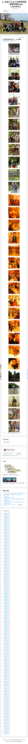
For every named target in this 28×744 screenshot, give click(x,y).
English (7, 441)
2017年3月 (6, 650)
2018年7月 (6, 627)
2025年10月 (6, 525)
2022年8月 (6, 570)
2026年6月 (6, 516)
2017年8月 (6, 643)
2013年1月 (6, 706)
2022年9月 (6, 568)
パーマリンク (19, 433)
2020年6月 (6, 596)
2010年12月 (6, 725)
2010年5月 (6, 732)
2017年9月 (6, 641)
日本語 (7, 443)
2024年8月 (6, 541)
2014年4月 (6, 688)
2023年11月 (6, 551)
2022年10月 (6, 567)
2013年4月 (6, 703)
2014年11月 (6, 681)
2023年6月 (6, 558)
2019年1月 (6, 618)
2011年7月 (6, 722)
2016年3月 (6, 662)
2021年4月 (6, 586)
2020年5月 (6, 598)
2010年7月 (6, 729)
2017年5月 (6, 647)
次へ (24, 37)
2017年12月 (6, 637)
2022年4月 (6, 576)
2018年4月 (6, 631)
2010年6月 (6, 730)
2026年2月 (6, 520)
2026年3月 (6, 519)
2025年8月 (6, 527)
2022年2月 (6, 579)
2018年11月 (6, 621)
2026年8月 (6, 513)
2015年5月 (6, 672)
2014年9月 (6, 684)
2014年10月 (6, 682)
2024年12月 (6, 536)
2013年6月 (6, 701)
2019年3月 (6, 615)
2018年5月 (6, 630)
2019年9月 (6, 608)
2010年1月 (6, 733)
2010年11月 (6, 726)
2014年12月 (6, 679)
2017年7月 (6, 644)
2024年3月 (6, 546)
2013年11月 (6, 695)
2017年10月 (6, 640)
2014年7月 (6, 687)
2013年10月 (6, 697)
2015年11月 (6, 665)
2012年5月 (6, 714)
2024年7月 (6, 542)
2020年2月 (6, 602)
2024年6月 (6, 544)
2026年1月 (6, 522)
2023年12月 (6, 549)
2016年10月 (6, 653)
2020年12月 (6, 590)
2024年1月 (6, 548)
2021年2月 (6, 589)
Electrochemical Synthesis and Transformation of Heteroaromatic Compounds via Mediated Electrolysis (14, 495)
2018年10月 (6, 622)
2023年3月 (6, 562)
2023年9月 (6, 554)
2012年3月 (6, 717)
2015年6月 (6, 671)
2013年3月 (6, 704)
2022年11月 (6, 565)
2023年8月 (6, 555)
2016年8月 (6, 656)
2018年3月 (6, 633)
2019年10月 (6, 606)
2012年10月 (6, 709)
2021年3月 (6, 587)
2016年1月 (6, 663)
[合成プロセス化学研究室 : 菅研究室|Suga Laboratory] (14, 23)
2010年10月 (6, 728)
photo (9, 433)
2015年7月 (6, 669)
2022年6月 (6, 573)
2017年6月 (6, 646)
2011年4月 (6, 723)
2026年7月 (6, 514)
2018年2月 (6, 634)
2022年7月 (6, 571)
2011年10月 (6, 719)
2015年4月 (6, 673)
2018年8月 (6, 625)
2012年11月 (6, 707)
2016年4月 (6, 660)
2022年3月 (6, 577)
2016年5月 (6, 659)
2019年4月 (6, 614)
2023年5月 (6, 560)
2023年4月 (6, 561)
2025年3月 (6, 535)
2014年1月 (6, 693)
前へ (20, 37)
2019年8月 (6, 609)
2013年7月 (6, 700)
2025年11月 (6, 523)
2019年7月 (6, 611)
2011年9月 (6, 720)
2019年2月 (6, 617)
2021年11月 (6, 580)
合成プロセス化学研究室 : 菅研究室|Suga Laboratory (15, 4)
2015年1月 (6, 678)
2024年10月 (6, 538)
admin (11, 40)
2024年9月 (6, 539)
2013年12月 (6, 694)
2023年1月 (6, 564)
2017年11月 (6, 638)
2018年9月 (6, 624)
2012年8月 (6, 711)
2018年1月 (6, 636)
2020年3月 (6, 600)
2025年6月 (6, 530)
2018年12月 (6, 619)
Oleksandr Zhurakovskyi (12, 455)
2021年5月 (6, 584)
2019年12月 (6, 605)
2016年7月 (6, 657)
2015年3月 (6, 675)
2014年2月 (6, 691)
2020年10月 (6, 592)
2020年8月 (6, 595)
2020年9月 (6, 593)
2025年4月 (6, 533)
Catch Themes (19, 741)
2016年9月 (6, 655)
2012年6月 (6, 713)
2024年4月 (6, 545)
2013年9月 (6, 698)
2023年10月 (6, 552)
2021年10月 (6, 582)
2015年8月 (6, 668)
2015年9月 (6, 666)
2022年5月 (6, 574)
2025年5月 (6, 532)
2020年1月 (6, 603)
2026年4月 (6, 517)
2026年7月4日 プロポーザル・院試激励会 (13, 504)
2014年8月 (6, 685)
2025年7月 (6, 529)
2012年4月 (6, 716)
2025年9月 (6, 526)
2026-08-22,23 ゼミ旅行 (9, 497)
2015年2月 (6, 676)
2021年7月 (6, 583)
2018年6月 (6, 628)
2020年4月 (6, 599)
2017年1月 (6, 652)
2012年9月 (6, 710)
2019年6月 (6, 612)
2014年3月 (6, 690)
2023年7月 (6, 557)
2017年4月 (6, 649)
